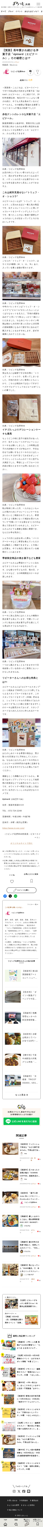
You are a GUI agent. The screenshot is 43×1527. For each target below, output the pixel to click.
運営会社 (35, 1500)
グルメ (11, 11)
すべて (3, 11)
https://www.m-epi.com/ (13, 828)
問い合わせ (13, 1500)
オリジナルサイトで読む (21, 843)
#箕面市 (5, 65)
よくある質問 (14, 1505)
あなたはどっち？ (32, 11)
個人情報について (15, 1510)
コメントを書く (23, 890)
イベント (19, 11)
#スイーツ (13, 65)
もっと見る (20, 1095)
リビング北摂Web (18, 71)
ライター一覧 (32, 904)
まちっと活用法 (29, 1505)
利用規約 (24, 1500)
